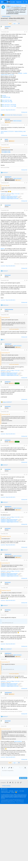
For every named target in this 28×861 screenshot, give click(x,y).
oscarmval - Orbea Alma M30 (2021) (8, 110)
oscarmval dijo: (5, 147)
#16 (26, 587)
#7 (26, 314)
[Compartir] (25, 32)
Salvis (6, 139)
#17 (26, 615)
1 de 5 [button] (10, 23)
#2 (26, 125)
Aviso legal (21, 791)
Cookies (13, 792)
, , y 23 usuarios (13, 115)
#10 (26, 411)
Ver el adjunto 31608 (6, 152)
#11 (26, 445)
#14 (26, 533)
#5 (26, 210)
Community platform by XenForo (12, 800)
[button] (2, 2)
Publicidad (11, 791)
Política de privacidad (5, 792)
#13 (26, 512)
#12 (26, 474)
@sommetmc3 (18, 741)
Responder (25, 112)
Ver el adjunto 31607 (6, 151)
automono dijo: (5, 414)
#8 (26, 350)
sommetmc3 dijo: (5, 729)
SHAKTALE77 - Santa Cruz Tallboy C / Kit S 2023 (10, 193)
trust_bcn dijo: (5, 185)
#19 (26, 697)
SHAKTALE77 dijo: (5, 536)
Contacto (16, 791)
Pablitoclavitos (9, 309)
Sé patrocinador (4, 791)
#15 (26, 560)
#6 (26, 280)
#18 (26, 659)
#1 (26, 31)
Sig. (14, 23)
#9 (26, 387)
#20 (26, 726)
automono (7, 381)
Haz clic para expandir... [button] (14, 329)
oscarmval (4, 20)
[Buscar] (26, 1)
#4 (26, 182)
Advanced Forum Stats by (12, 801)
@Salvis (2, 248)
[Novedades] (23, 1)
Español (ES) (4, 789)
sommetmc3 (8, 692)
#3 (26, 144)
